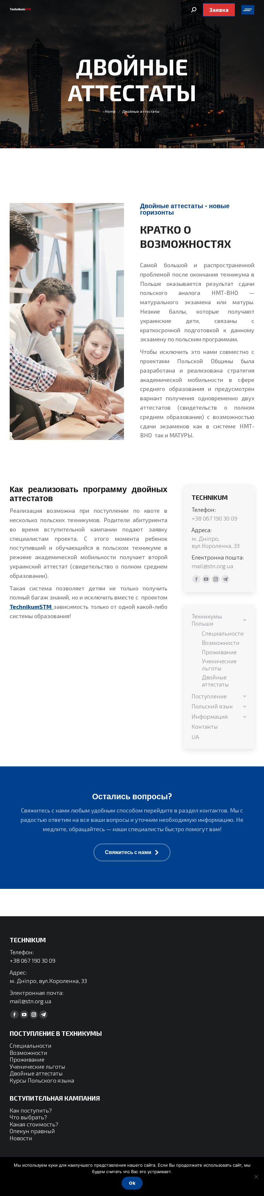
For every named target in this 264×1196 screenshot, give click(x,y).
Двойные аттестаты (36, 1073)
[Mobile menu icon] (247, 10)
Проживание (27, 1059)
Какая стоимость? (34, 1124)
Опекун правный (32, 1130)
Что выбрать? (28, 1117)
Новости (21, 1138)
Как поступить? (31, 1110)
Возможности (28, 1052)
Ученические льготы (37, 1066)
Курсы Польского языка (42, 1080)
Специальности (31, 1045)
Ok (132, 1183)
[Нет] (256, 1176)
